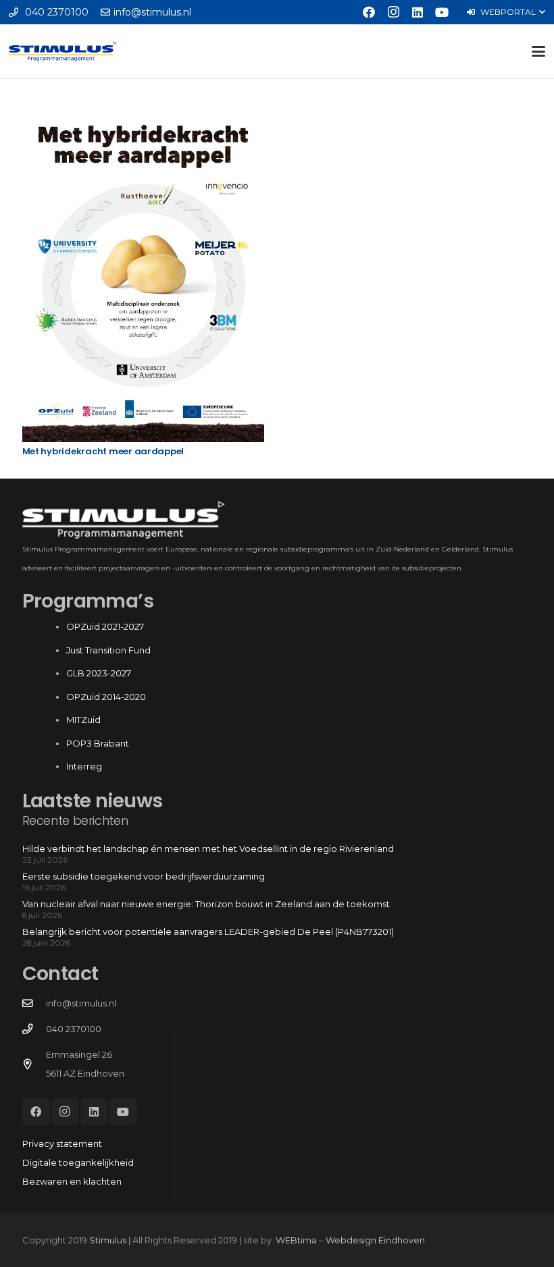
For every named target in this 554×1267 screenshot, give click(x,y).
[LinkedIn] (417, 12)
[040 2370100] (34, 1029)
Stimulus (107, 1240)
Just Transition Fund (109, 650)
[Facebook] (369, 12)
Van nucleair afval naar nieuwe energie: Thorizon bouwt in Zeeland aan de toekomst (206, 903)
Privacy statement (62, 1143)
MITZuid (83, 719)
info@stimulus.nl (81, 1003)
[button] (505, 12)
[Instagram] (393, 12)
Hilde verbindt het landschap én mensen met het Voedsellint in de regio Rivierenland (208, 848)
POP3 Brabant (97, 743)
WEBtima (296, 1240)
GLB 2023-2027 (98, 673)
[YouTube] (442, 12)
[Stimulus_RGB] (63, 51)
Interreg (84, 766)
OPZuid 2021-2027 (105, 626)
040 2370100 (73, 1028)
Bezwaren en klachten (72, 1181)
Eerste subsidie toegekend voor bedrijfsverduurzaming (143, 876)
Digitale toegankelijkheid (78, 1162)
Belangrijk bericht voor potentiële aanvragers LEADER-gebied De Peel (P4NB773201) (208, 931)
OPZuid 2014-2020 (106, 696)
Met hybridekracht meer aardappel (103, 451)
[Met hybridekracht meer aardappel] (143, 271)
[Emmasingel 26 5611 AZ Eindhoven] (34, 1064)
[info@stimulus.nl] (34, 1003)
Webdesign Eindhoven (375, 1240)
